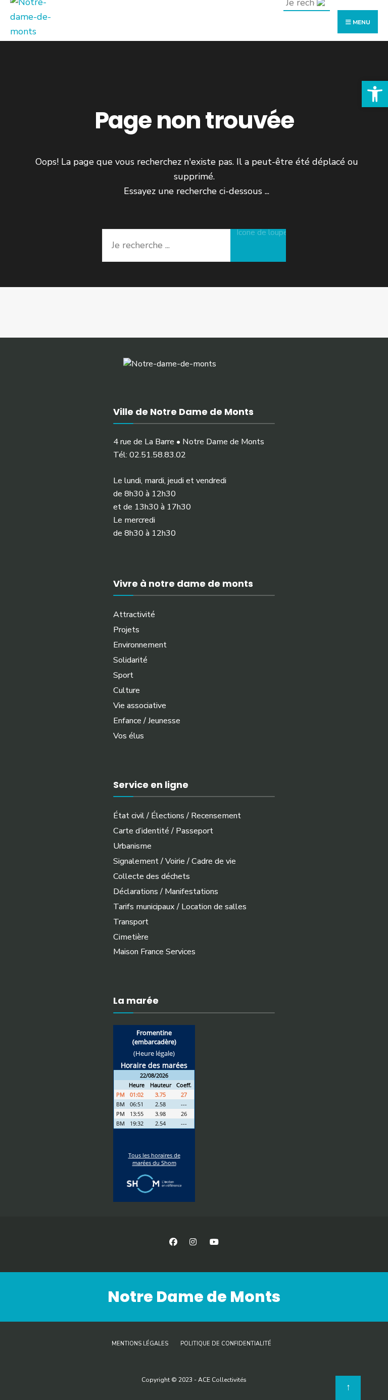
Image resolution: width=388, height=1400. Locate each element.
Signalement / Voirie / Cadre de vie (174, 861)
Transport (131, 921)
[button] (375, 94)
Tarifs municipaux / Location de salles (180, 906)
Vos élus (128, 735)
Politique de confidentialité (225, 1343)
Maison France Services (154, 951)
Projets (126, 629)
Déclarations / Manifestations (165, 891)
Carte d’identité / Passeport (163, 830)
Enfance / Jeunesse (146, 720)
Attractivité (134, 614)
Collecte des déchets (151, 876)
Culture (126, 690)
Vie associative (139, 705)
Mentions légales (140, 1343)
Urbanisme (132, 846)
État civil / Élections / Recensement (177, 815)
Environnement (140, 644)
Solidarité (130, 660)
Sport (123, 675)
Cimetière (131, 937)
